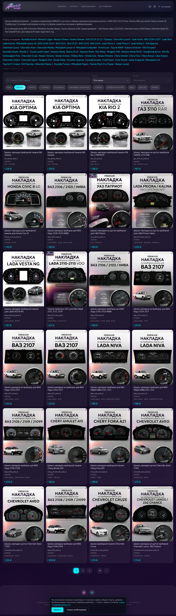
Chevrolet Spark (29, 60)
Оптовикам (105, 6)
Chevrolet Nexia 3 (44, 64)
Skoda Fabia (59, 60)
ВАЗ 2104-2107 (152, 39)
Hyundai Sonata (93, 60)
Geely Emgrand (136, 60)
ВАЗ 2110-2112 (94, 39)
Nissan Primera (105, 55)
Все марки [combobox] (98, 80)
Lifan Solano (162, 55)
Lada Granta (9, 43)
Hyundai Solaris (10, 51)
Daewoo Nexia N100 (131, 51)
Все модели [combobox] (139, 80)
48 (100, 570)
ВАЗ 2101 (61, 43)
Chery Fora (134, 55)
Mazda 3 (24, 51)
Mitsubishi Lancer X (65, 47)
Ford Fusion (108, 60)
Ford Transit (121, 60)
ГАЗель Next (77, 55)
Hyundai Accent (29, 39)
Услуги (74, 6)
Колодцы (59, 87)
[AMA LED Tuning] (13, 6)
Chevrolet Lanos (11, 47)
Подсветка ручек (116, 87)
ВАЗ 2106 (95, 43)
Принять (57, 610)
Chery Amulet (121, 55)
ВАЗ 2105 (84, 43)
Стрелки (45, 87)
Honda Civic (90, 55)
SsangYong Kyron (152, 51)
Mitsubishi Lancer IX (26, 43)
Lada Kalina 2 (138, 43)
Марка (95, 76)
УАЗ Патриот (149, 47)
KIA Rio (165, 51)
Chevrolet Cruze (29, 55)
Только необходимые (76, 610)
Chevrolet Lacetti (121, 39)
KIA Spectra (152, 43)
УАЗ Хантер (27, 64)
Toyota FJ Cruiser (11, 64)
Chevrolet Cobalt (11, 60)
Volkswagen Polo (11, 55)
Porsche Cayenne (75, 60)
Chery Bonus (147, 55)
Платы (32, 87)
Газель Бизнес (77, 39)
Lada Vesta (137, 39)
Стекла (98, 87)
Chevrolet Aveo (28, 47)
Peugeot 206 (45, 60)
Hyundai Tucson (62, 64)
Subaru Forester (133, 47)
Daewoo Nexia (58, 51)
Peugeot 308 (113, 51)
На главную (164, 6)
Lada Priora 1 (108, 43)
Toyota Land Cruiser (39, 51)
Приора (108, 39)
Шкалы (19, 87)
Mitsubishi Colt (152, 60)
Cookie (121, 602)
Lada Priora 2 (123, 43)
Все (9, 87)
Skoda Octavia (62, 55)
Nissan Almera (61, 39)
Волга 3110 (72, 51)
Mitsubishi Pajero (79, 64)
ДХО (132, 87)
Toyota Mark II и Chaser (102, 64)
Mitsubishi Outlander (86, 47)
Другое (142, 87)
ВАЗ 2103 (72, 43)
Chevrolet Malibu (45, 47)
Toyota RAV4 (117, 47)
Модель (136, 76)
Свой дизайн (88, 6)
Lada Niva (167, 39)
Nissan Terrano (46, 55)
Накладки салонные (79, 87)
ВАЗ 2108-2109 (46, 43)
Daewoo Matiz (87, 51)
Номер (155, 87)
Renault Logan (45, 39)
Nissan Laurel (122, 64)
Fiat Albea (100, 51)
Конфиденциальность (61, 605)
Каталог (62, 6)
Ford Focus (103, 47)
